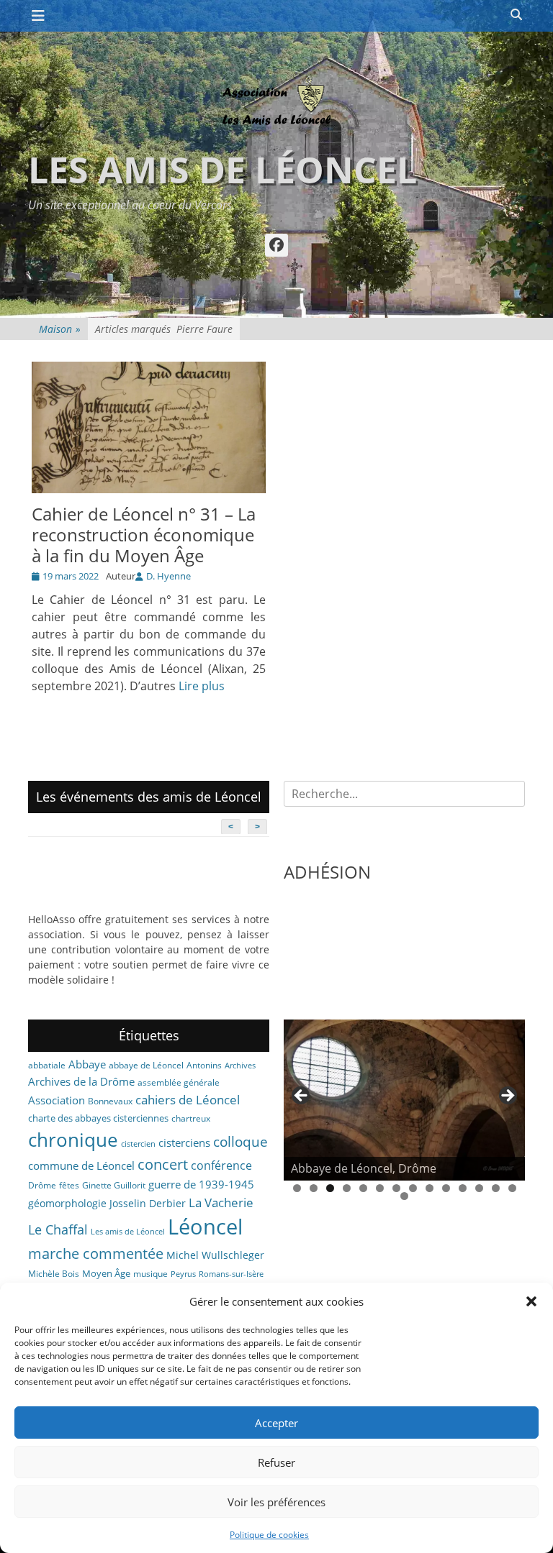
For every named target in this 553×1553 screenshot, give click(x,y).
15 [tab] (404, 1196)
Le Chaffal (58, 1229)
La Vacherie (221, 1202)
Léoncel (205, 1226)
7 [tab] (396, 1188)
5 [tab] (363, 1188)
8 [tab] (413, 1188)
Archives (240, 1065)
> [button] (507, 1096)
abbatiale (47, 1065)
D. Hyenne (168, 575)
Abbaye (87, 1064)
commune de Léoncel (81, 1165)
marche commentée (95, 1253)
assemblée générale (179, 1082)
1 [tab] (297, 1188)
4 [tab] (347, 1188)
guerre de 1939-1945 (201, 1184)
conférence (221, 1165)
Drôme (42, 1185)
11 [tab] (463, 1188)
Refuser (276, 1462)
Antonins (204, 1065)
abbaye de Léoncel (146, 1065)
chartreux (190, 1118)
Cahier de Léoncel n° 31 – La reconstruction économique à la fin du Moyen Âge (144, 534)
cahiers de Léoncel (187, 1099)
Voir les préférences (276, 1502)
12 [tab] (479, 1188)
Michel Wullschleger (215, 1255)
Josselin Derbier (147, 1203)
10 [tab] (446, 1188)
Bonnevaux (110, 1101)
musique (150, 1274)
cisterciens (184, 1142)
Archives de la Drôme (81, 1081)
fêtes (69, 1185)
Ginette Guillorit (113, 1185)
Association (56, 1100)
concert (163, 1164)
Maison (60, 329)
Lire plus (202, 686)
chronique (73, 1140)
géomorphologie (67, 1203)
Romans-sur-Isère (231, 1274)
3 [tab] (330, 1188)
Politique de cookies (269, 1535)
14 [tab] (512, 1188)
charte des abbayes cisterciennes (98, 1118)
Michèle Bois (53, 1274)
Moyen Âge (106, 1273)
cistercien (138, 1144)
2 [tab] (314, 1188)
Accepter (276, 1423)
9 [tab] (429, 1188)
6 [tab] (380, 1188)
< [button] (302, 1096)
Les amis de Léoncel (222, 169)
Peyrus (183, 1274)
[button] (531, 1301)
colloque (240, 1141)
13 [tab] (496, 1188)
